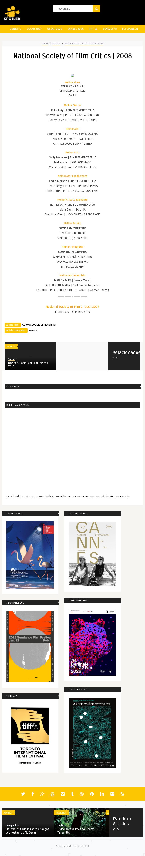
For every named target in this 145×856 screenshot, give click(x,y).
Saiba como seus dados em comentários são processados (95, 496)
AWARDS (56, 43)
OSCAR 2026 (54, 29)
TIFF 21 (93, 29)
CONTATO (15, 29)
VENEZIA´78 (110, 29)
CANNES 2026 (76, 29)
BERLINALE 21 (130, 29)
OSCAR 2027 (34, 29)
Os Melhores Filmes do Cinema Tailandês (76, 831)
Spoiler (51, 359)
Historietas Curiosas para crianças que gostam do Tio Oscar (27, 831)
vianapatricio (12, 825)
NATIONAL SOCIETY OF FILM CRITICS (39, 324)
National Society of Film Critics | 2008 (84, 43)
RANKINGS (61, 812)
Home (45, 43)
